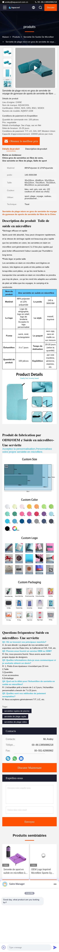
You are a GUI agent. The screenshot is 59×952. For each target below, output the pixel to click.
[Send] (55, 947)
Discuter (50, 7)
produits (16, 37)
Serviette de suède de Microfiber (38, 37)
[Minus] (55, 884)
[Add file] (4, 947)
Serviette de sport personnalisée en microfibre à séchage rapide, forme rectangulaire (41, 871)
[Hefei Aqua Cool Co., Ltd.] (14, 7)
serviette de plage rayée (15, 716)
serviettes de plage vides (15, 722)
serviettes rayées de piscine (17, 711)
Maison (5, 37)
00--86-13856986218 (47, 2)
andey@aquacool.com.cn (16, 2)
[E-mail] (21, 758)
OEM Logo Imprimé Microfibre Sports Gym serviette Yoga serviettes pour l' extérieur (14, 871)
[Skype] (8, 758)
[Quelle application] (15, 758)
